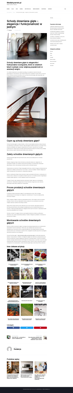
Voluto (34, 389)
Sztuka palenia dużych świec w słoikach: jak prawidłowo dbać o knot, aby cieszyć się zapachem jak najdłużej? (13, 376)
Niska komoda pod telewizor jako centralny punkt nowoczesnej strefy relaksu (26, 376)
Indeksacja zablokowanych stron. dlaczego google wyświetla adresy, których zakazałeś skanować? (57, 28)
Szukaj (51, 17)
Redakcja (10, 30)
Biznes (8, 8)
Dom (17, 8)
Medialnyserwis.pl (14, 3)
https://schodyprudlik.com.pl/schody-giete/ (26, 235)
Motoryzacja (28, 8)
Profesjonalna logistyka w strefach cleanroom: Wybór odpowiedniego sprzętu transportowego (57, 33)
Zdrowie (50, 8)
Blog (13, 8)
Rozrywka (44, 8)
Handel (21, 8)
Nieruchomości (36, 8)
